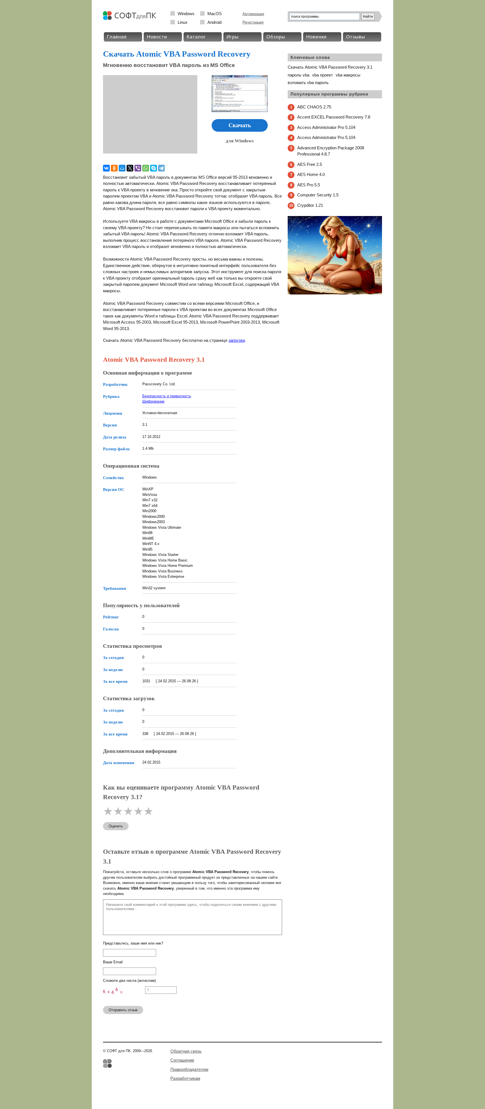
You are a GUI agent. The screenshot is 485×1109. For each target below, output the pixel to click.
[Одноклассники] (114, 168)
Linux (182, 22)
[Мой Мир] (122, 168)
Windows (186, 13)
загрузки (236, 340)
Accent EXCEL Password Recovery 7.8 (333, 117)
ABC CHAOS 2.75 (314, 107)
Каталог (196, 37)
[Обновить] (124, 999)
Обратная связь (186, 1051)
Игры (233, 37)
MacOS (214, 13)
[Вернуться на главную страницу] (131, 19)
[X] (130, 168)
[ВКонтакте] (106, 168)
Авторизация (253, 14)
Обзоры (275, 37)
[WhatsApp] (145, 168)
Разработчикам (185, 1078)
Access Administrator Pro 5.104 (326, 127)
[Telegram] (161, 168)
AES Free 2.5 (309, 164)
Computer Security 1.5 (317, 194)
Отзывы (355, 37)
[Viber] (137, 168)
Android (214, 22)
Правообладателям (189, 1069)
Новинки (316, 37)
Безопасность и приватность (166, 396)
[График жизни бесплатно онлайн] (335, 293)
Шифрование (153, 401)
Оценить (116, 826)
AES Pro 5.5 (308, 184)
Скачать (239, 125)
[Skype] (153, 168)
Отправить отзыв (123, 1010)
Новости (157, 37)
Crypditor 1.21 (310, 205)
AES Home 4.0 (311, 174)
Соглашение (182, 1060)
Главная (117, 37)
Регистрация (253, 22)
